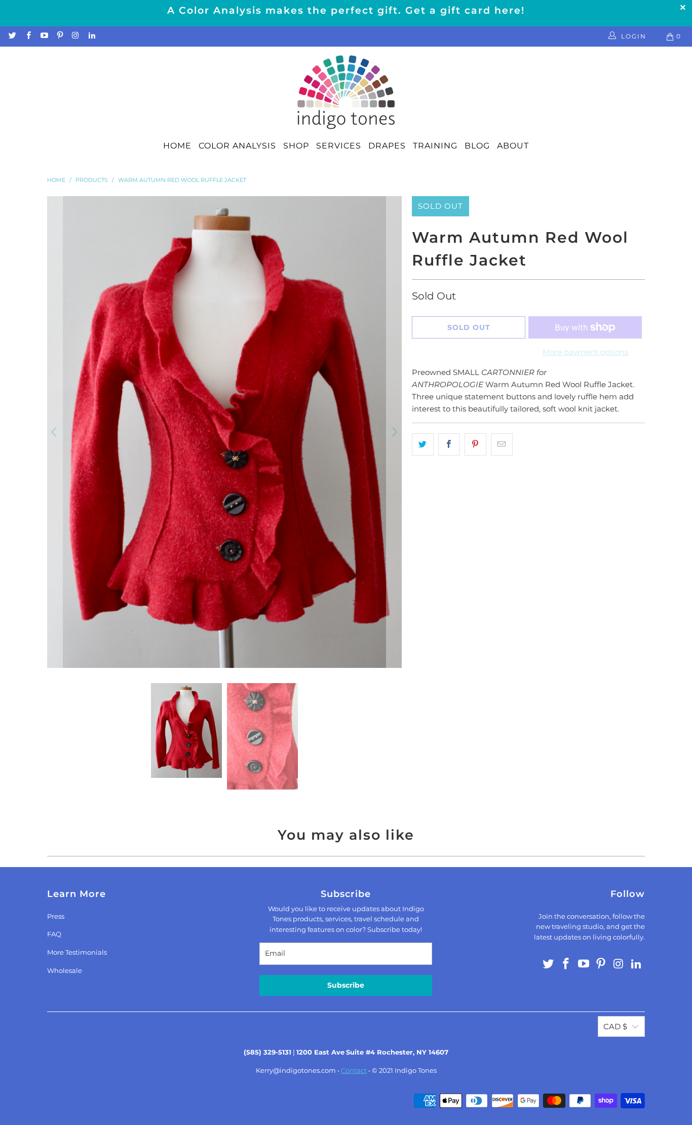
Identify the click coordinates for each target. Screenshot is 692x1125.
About (513, 146)
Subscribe (345, 985)
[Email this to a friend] (502, 444)
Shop (296, 146)
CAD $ (615, 1026)
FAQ (54, 934)
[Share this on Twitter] (423, 444)
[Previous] (55, 432)
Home (177, 146)
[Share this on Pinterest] (475, 444)
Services (338, 146)
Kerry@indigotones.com (296, 1070)
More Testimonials (77, 952)
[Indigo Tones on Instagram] (75, 36)
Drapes (387, 146)
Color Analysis (237, 146)
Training (435, 146)
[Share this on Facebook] (449, 444)
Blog (477, 146)
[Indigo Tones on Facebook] (27, 36)
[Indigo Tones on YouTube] (44, 36)
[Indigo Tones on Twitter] (12, 36)
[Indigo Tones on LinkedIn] (91, 36)
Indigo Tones (416, 1070)
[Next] (394, 432)
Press (55, 916)
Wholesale (64, 970)
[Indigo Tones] (346, 93)
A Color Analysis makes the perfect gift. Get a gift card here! (346, 10)
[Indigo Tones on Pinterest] (59, 36)
